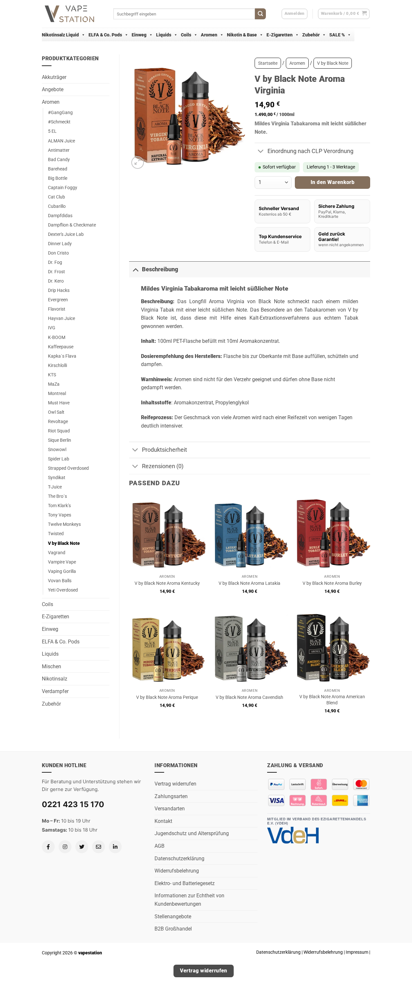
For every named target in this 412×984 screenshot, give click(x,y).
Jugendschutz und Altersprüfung (191, 833)
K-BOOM (56, 337)
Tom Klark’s (59, 505)
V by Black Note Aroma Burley (332, 583)
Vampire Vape (62, 562)
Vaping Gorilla (62, 571)
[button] (344, 14)
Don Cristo (58, 253)
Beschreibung (160, 269)
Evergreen (58, 300)
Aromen (209, 34)
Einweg (139, 34)
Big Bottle (57, 178)
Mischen (51, 666)
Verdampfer (55, 691)
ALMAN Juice (61, 141)
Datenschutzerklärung (179, 858)
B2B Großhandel (173, 929)
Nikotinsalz (54, 679)
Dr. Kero (56, 281)
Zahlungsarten (171, 796)
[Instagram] (65, 846)
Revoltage (58, 421)
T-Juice (55, 487)
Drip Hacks (59, 290)
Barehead (57, 169)
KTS (52, 375)
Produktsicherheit (164, 450)
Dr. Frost (56, 272)
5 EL (52, 131)
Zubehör (311, 34)
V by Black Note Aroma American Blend (332, 700)
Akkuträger (54, 77)
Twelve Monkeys (64, 524)
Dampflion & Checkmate (72, 225)
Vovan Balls (59, 581)
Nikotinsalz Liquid (60, 34)
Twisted (56, 533)
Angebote (52, 89)
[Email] (98, 846)
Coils (186, 34)
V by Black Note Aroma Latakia (249, 583)
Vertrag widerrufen (175, 784)
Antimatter (59, 150)
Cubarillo (57, 206)
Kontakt (163, 821)
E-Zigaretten (280, 34)
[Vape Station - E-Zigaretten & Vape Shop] (73, 14)
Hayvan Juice (61, 318)
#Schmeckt (59, 122)
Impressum (357, 952)
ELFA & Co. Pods (105, 34)
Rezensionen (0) (162, 466)
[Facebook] (48, 846)
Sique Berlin (59, 440)
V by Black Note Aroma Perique (167, 697)
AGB (159, 846)
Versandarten (169, 809)
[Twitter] (81, 846)
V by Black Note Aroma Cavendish (249, 697)
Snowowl (57, 449)
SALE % (337, 34)
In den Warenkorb (332, 182)
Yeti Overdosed (63, 590)
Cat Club (56, 197)
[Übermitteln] (260, 13)
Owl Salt (56, 412)
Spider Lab (58, 459)
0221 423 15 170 (73, 804)
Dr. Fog (55, 262)
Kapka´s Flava (62, 356)
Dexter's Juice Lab (66, 234)
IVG (51, 328)
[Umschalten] (261, 152)
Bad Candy (59, 159)
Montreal (57, 393)
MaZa (54, 384)
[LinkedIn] (115, 846)
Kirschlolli (57, 365)
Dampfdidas (60, 215)
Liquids (163, 34)
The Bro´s (57, 496)
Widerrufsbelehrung (176, 871)
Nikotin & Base (242, 34)
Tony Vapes (59, 515)
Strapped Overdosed (68, 468)
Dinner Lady (60, 243)
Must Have (59, 403)
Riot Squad (59, 431)
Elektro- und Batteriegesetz (184, 883)
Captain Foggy (62, 187)
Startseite (267, 63)
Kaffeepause (60, 347)
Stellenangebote (172, 916)
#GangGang (60, 112)
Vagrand (56, 552)
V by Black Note (64, 543)
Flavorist (56, 309)
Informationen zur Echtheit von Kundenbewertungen (189, 899)
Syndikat (56, 477)
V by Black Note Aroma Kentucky (167, 583)
